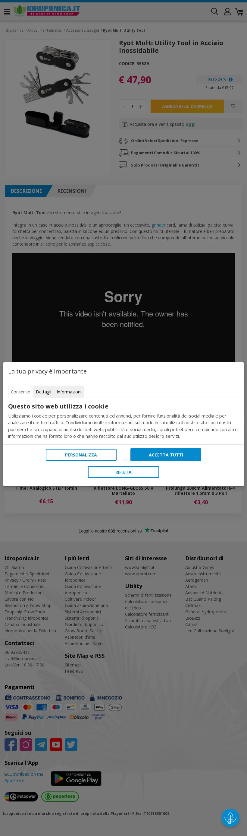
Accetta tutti (166, 455)
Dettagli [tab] (43, 392)
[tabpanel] (123, 421)
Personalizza (81, 455)
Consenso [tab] (20, 392)
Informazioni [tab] (69, 392)
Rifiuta (123, 472)
